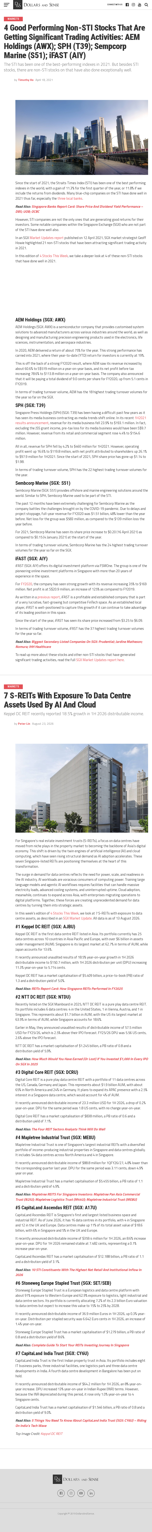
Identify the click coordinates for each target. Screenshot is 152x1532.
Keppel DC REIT (51, 1433)
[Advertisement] (81, 290)
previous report (48, 597)
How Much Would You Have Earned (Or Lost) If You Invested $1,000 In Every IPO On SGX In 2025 (81, 1061)
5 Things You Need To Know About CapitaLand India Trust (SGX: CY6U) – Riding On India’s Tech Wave (80, 1423)
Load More (76, 1460)
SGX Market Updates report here (100, 659)
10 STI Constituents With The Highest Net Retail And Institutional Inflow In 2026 (78, 1272)
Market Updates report (47, 237)
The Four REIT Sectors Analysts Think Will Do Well (68, 1129)
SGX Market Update (77, 918)
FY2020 (26, 584)
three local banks (69, 198)
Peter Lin (24, 723)
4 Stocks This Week (54, 255)
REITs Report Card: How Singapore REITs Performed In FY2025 (77, 988)
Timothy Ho (26, 80)
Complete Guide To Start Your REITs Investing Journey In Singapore (80, 1345)
